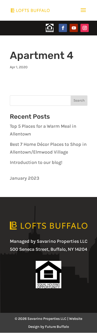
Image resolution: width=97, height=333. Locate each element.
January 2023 (24, 178)
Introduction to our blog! (36, 162)
